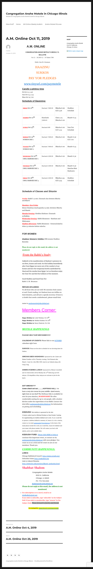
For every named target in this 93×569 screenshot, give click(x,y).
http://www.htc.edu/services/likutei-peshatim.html (41, 464)
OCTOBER (58, 340)
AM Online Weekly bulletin (33, 24)
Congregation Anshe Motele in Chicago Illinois (36, 13)
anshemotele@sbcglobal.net (39, 303)
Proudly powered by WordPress (43, 561)
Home (18, 24)
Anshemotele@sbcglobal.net (42, 484)
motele (8, 50)
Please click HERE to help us (48, 435)
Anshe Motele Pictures (53, 24)
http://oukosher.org (41, 458)
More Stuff (10, 24)
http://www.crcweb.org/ (51, 456)
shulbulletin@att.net (29, 495)
